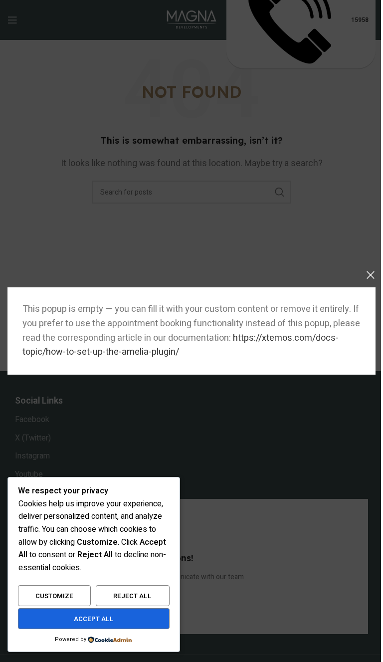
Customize (54, 596)
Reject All (132, 596)
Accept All (94, 619)
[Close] (370, 274)
